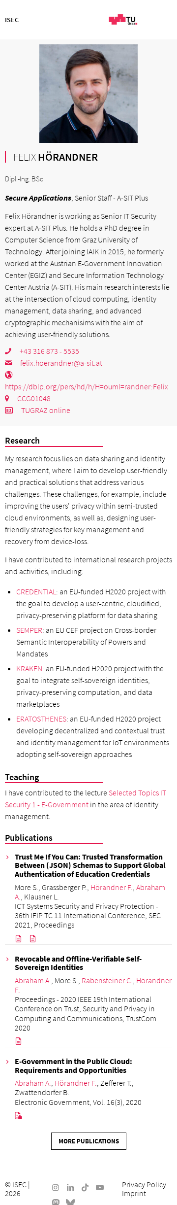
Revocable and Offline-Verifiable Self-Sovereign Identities (78, 963)
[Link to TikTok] (85, 1187)
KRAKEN (29, 668)
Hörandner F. (111, 887)
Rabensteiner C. (107, 980)
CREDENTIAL (36, 591)
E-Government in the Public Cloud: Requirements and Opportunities (73, 1065)
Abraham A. (33, 980)
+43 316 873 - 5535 (48, 351)
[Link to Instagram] (55, 1187)
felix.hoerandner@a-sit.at (60, 363)
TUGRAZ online (45, 410)
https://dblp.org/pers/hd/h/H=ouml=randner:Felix (86, 386)
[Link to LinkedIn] (70, 1187)
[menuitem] (144, 1184)
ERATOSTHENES (41, 718)
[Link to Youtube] (99, 1187)
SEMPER (29, 630)
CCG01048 (33, 398)
